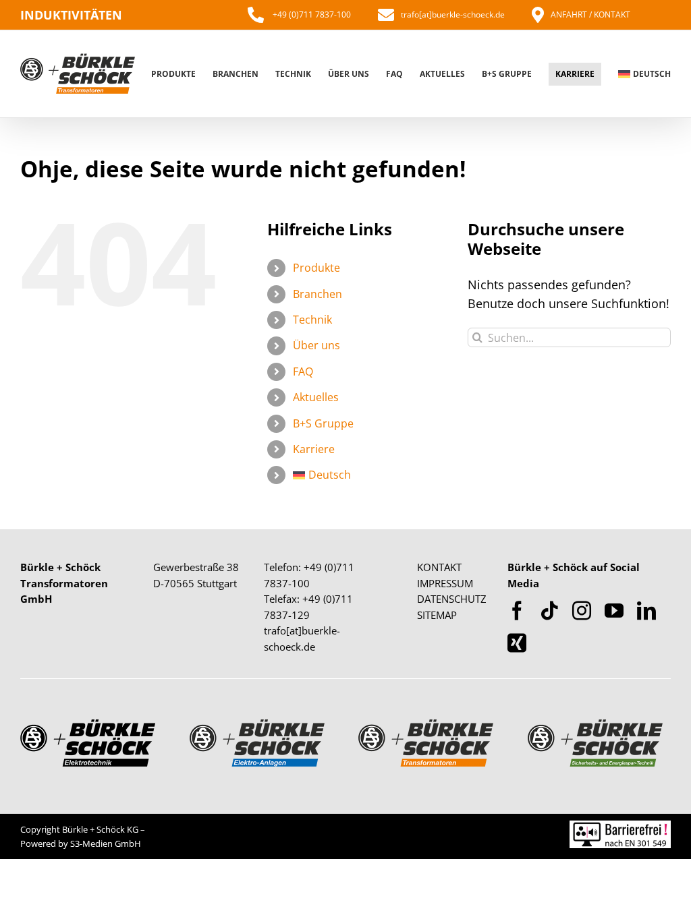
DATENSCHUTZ (452, 598)
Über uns (316, 345)
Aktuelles (316, 397)
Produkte (316, 267)
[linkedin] (646, 610)
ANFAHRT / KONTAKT (590, 14)
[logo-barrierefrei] (620, 827)
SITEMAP (437, 615)
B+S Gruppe (323, 423)
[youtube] (614, 610)
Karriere (314, 449)
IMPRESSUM (445, 583)
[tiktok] (549, 610)
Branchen (317, 294)
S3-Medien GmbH (105, 843)
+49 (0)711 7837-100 (311, 14)
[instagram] (581, 610)
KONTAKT (439, 567)
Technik (312, 319)
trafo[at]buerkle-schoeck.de (453, 14)
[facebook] (516, 610)
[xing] (516, 643)
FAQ (303, 371)
